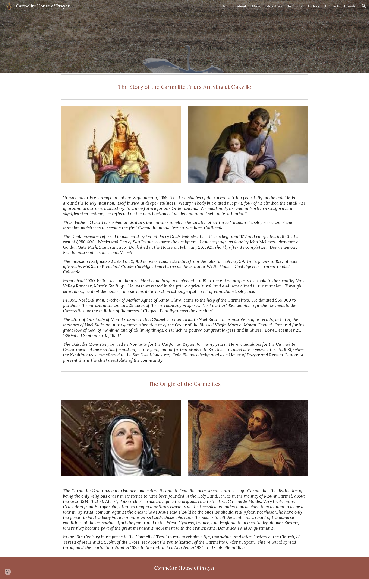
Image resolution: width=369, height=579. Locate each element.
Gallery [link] (313, 6)
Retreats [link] (295, 6)
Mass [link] (256, 6)
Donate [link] (350, 6)
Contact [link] (331, 6)
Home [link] (226, 6)
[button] (364, 6)
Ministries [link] (274, 6)
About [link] (241, 6)
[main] (184, 86)
